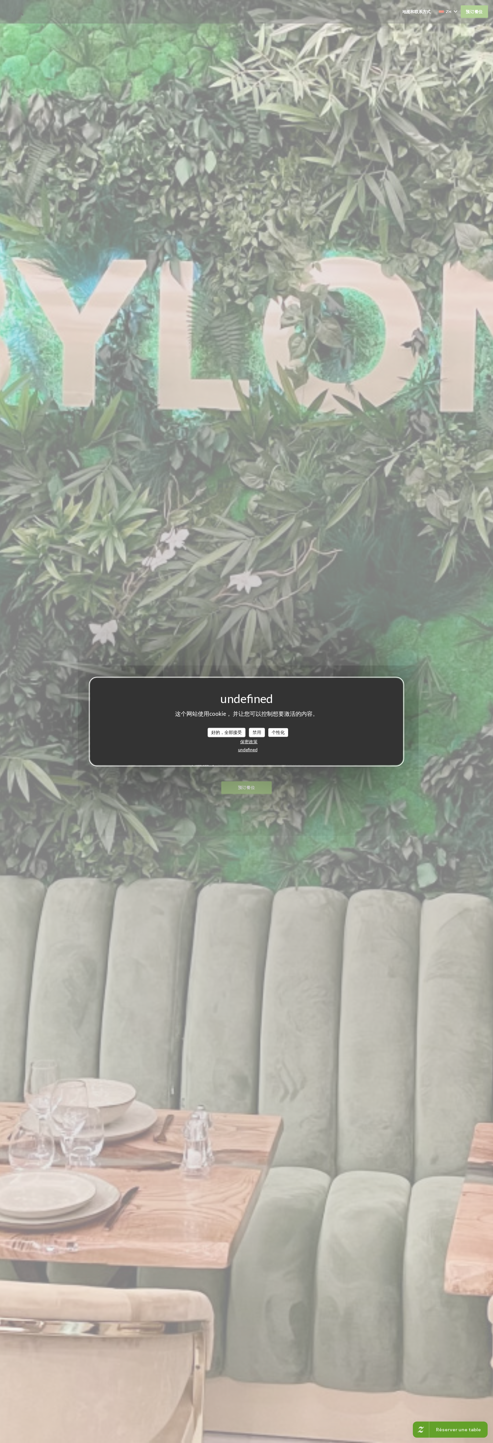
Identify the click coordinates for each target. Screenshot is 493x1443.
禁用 (257, 732)
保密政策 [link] (249, 741)
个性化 (278, 732)
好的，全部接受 (226, 732)
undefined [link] (248, 749)
